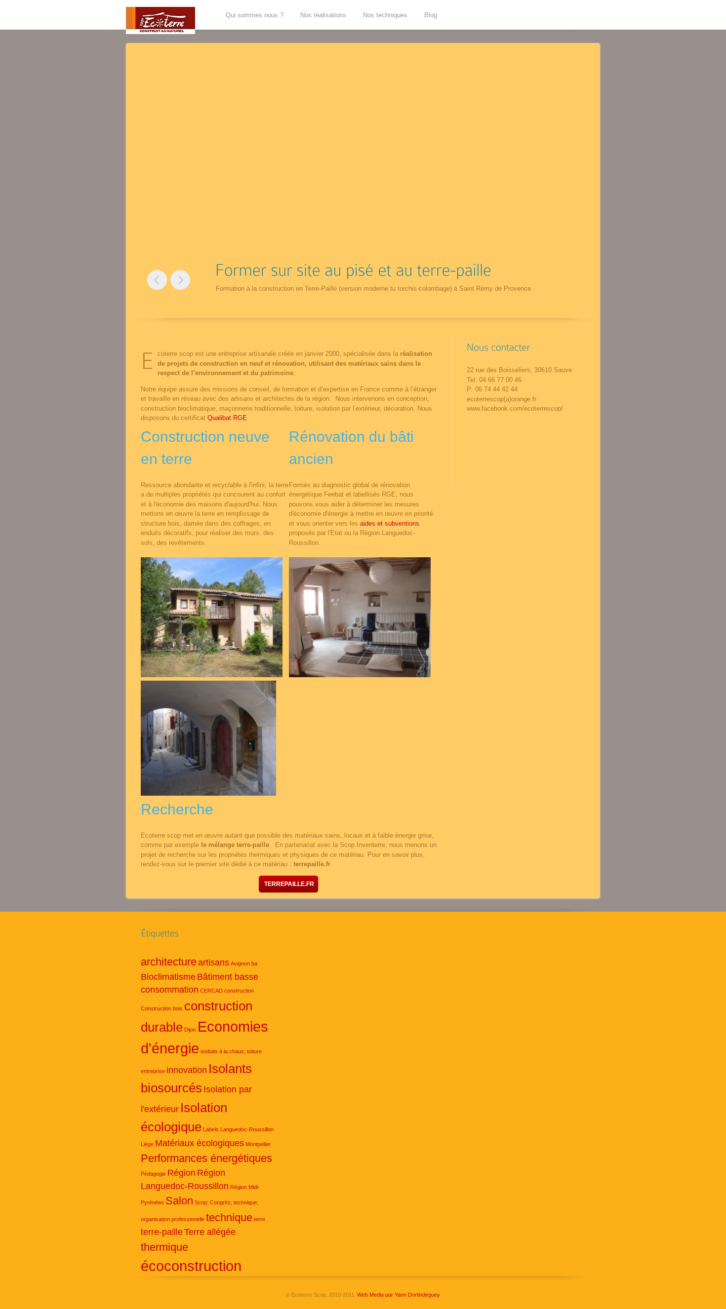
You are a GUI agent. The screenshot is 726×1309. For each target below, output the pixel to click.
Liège (147, 1144)
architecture (169, 962)
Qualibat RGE (227, 418)
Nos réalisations (323, 15)
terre (259, 1219)
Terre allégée (210, 1232)
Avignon (240, 963)
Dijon (190, 1030)
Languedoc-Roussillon (247, 1129)
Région (181, 1173)
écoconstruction (191, 1266)
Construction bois (162, 1008)
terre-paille (162, 1232)
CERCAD (211, 991)
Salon (179, 1200)
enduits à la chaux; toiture (231, 1051)
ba (254, 963)
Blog (430, 15)
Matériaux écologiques (199, 1143)
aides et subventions (389, 523)
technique (229, 1217)
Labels (211, 1129)
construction (239, 991)
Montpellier (258, 1144)
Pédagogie (153, 1174)
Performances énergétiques (206, 1158)
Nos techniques (385, 15)
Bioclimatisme (168, 977)
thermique (164, 1247)
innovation (186, 1070)
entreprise (153, 1071)
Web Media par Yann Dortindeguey (398, 1295)
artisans (213, 962)
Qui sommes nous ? (254, 15)
